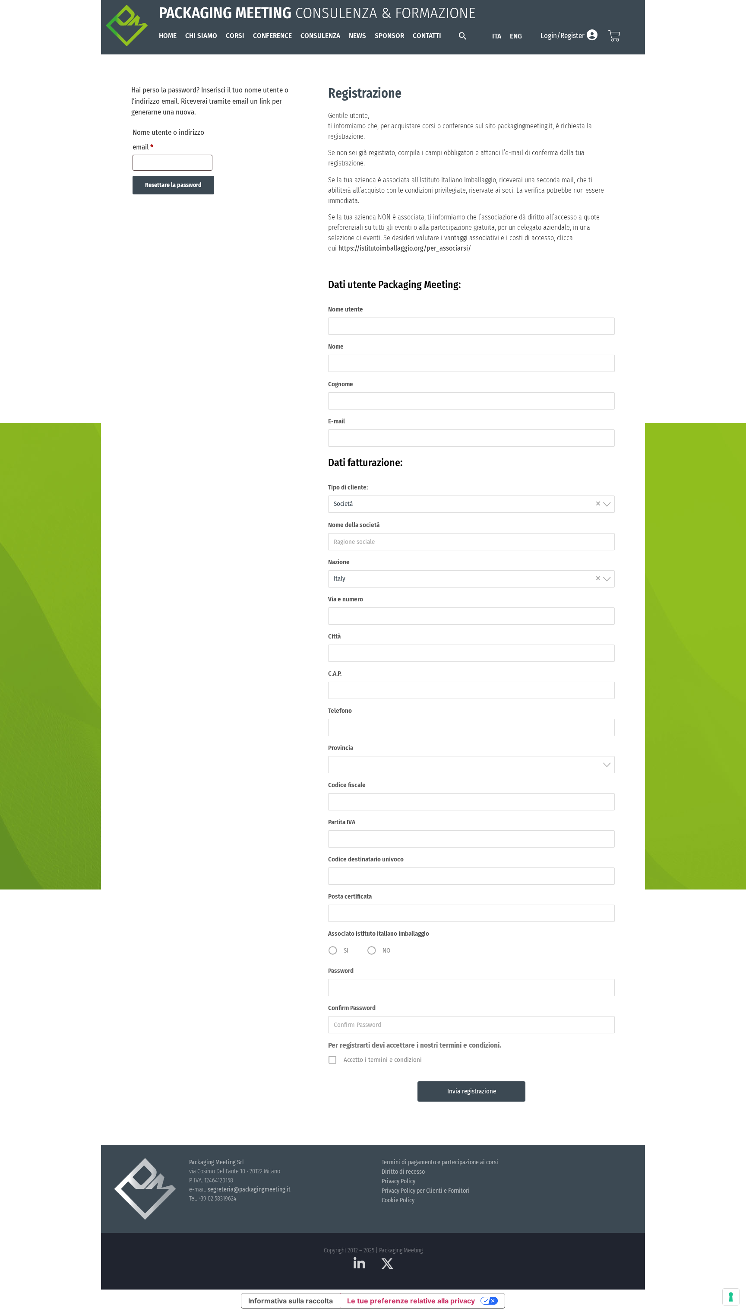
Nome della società (353, 525)
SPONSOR (389, 35)
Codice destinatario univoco (366, 859)
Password (341, 971)
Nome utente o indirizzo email (168, 138)
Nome (336, 346)
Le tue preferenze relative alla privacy (411, 1300)
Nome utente (345, 309)
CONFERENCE (272, 35)
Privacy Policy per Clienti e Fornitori (426, 1190)
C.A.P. (334, 673)
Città (334, 636)
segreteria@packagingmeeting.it (249, 1189)
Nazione (339, 562)
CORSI (235, 35)
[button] (463, 36)
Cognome (340, 384)
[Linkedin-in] (359, 1264)
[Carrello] (614, 36)
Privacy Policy (398, 1181)
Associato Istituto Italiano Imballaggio (378, 933)
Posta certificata (350, 896)
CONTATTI (427, 35)
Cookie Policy (398, 1200)
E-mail (336, 421)
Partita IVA (341, 822)
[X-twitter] (387, 1264)
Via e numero (345, 599)
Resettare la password (173, 185)
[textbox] (474, 764)
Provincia (340, 748)
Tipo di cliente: (348, 487)
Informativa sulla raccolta (290, 1300)
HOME (168, 35)
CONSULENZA (320, 35)
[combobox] (471, 504)
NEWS (357, 35)
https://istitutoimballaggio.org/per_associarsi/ (404, 248)
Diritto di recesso (403, 1171)
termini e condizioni (469, 1045)
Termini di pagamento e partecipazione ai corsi (440, 1162)
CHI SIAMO (201, 35)
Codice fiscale (347, 785)
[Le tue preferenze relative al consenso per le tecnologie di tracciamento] (731, 1297)
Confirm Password (352, 1008)
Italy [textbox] (467, 578)
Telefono (340, 711)
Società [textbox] (467, 503)
